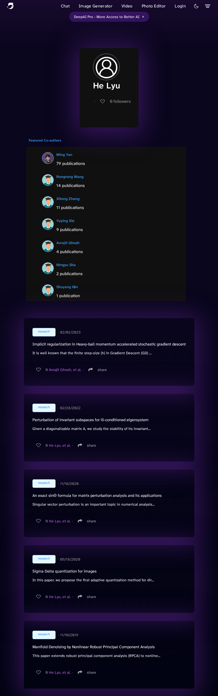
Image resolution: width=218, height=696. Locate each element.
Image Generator (95, 6)
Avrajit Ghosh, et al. (65, 369)
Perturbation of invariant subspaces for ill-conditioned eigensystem (90, 419)
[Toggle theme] (196, 6)
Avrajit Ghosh (67, 242)
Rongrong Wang (69, 176)
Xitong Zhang (67, 198)
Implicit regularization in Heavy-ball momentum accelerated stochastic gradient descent (109, 344)
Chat (65, 6)
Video (127, 6)
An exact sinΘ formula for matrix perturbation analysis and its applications (97, 495)
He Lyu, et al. (60, 445)
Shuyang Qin (67, 286)
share (102, 369)
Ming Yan (64, 154)
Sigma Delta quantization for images (64, 571)
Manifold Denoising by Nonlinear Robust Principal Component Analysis (93, 647)
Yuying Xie (65, 220)
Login (180, 6)
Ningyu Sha (66, 264)
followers (120, 101)
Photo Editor (154, 6)
